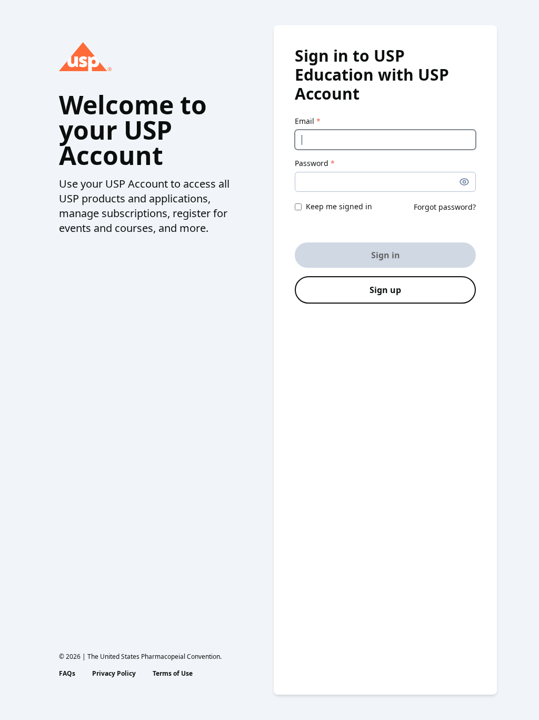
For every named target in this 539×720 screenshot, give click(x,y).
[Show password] (464, 182)
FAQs (67, 673)
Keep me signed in (339, 206)
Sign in (385, 255)
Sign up (385, 290)
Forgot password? (445, 207)
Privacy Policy (114, 673)
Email (308, 121)
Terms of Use (173, 673)
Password (315, 163)
